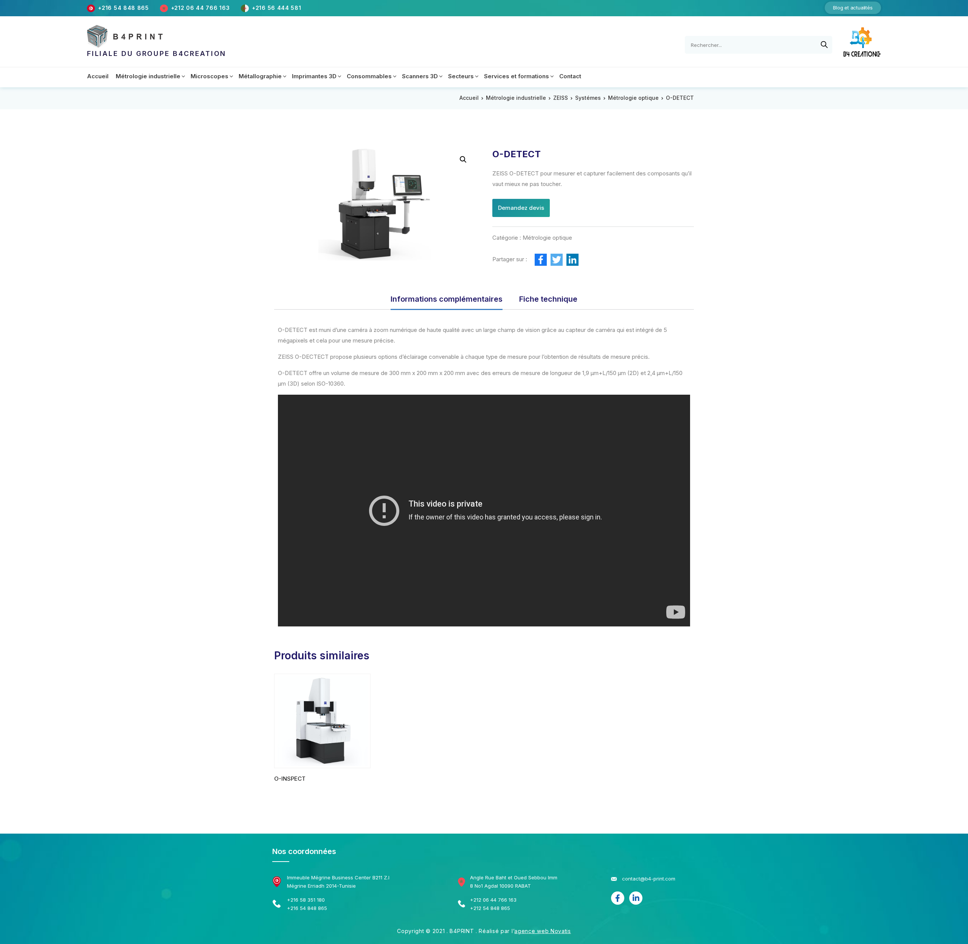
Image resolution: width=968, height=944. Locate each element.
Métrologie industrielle (516, 98)
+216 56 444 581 (276, 8)
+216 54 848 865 (123, 8)
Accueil (469, 98)
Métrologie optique (633, 98)
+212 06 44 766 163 (201, 8)
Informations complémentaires (447, 299)
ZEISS (560, 98)
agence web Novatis (542, 931)
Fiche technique (548, 299)
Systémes (588, 98)
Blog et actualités (852, 8)
